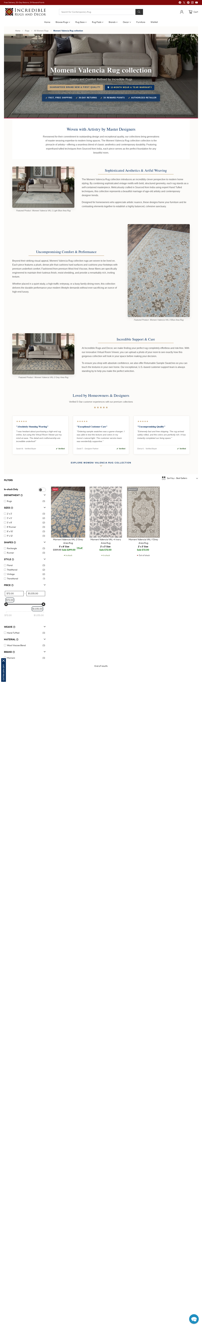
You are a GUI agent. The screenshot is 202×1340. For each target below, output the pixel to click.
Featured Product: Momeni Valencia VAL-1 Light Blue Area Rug (43, 211)
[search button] (139, 12)
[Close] (3, 660)
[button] (194, 1319)
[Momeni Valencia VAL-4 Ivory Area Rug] (106, 512)
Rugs (27, 31)
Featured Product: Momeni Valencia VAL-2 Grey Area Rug (43, 377)
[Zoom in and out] (163, 478)
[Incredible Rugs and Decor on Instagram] (192, 3)
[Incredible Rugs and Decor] (25, 12)
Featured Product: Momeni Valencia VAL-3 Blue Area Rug (159, 320)
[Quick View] (81, 490)
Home (17, 31)
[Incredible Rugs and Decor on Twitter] (184, 3)
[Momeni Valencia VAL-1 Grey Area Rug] (143, 512)
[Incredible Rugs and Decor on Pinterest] (188, 3)
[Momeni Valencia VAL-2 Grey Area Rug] (68, 512)
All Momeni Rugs (41, 31)
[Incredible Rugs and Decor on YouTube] (196, 3)
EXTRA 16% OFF (3, 672)
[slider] (6, 604)
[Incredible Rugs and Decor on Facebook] (179, 3)
